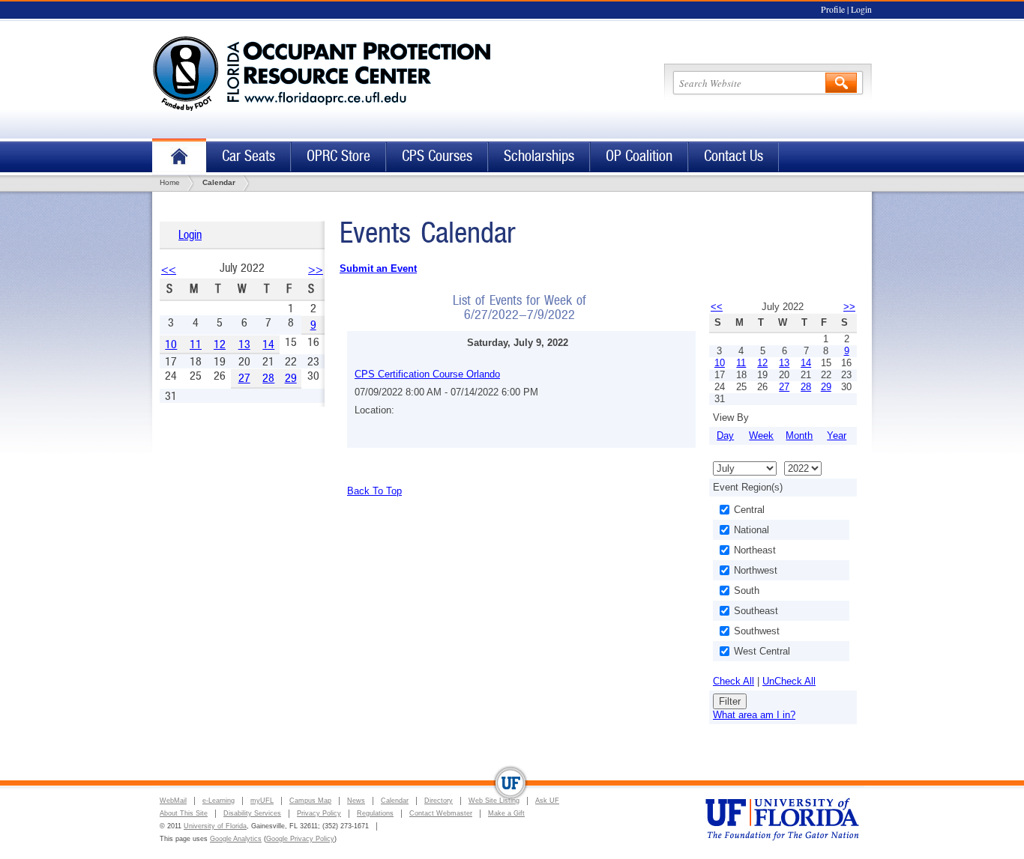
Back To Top (374, 491)
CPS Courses (437, 156)
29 (291, 378)
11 (196, 344)
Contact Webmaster (440, 813)
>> (315, 269)
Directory (438, 800)
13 (244, 344)
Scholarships (539, 156)
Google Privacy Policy (300, 839)
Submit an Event (378, 268)
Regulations (375, 813)
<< (168, 269)
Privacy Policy (319, 813)
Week (761, 435)
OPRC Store (338, 156)
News (356, 800)
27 (244, 378)
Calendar (395, 800)
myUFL (262, 800)
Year (836, 435)
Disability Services (252, 813)
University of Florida (215, 826)
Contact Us (733, 156)
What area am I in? (754, 714)
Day (725, 435)
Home (179, 157)
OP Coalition (639, 156)
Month (799, 435)
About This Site (184, 813)
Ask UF (547, 800)
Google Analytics (236, 839)
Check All (733, 681)
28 (268, 378)
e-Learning (218, 800)
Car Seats (248, 156)
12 (220, 344)
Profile (833, 9)
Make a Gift (506, 813)
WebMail (173, 800)
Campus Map (310, 800)
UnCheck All (789, 681)
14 (268, 344)
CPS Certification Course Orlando (427, 374)
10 (171, 344)
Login (861, 9)
